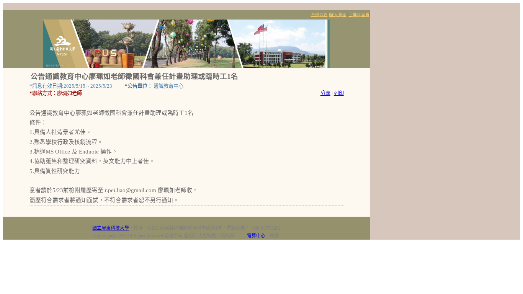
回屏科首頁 (358, 15)
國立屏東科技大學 (110, 228)
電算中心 (252, 235)
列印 (339, 93)
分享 (325, 93)
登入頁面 (338, 15)
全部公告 (319, 15)
